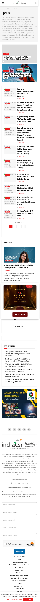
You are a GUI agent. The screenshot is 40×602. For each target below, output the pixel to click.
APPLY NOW (20, 315)
